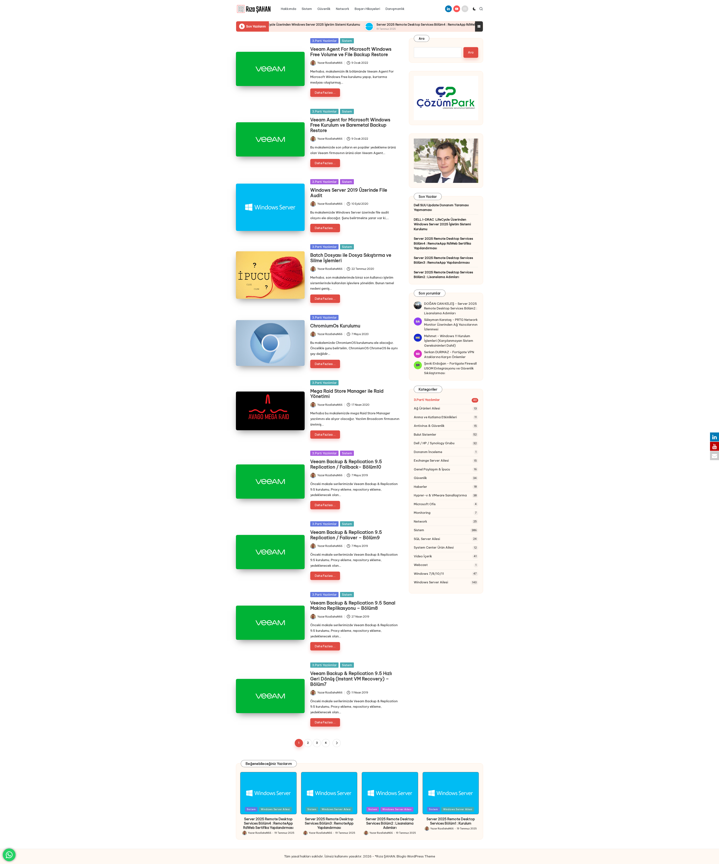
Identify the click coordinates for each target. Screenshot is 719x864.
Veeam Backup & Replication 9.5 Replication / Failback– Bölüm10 (346, 464)
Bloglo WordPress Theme (416, 856)
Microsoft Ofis (425, 504)
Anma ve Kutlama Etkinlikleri (435, 417)
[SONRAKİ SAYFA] (337, 743)
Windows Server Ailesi (431, 582)
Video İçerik (423, 556)
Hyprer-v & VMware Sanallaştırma (440, 495)
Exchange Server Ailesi (431, 460)
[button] (337, 743)
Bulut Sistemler (425, 434)
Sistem (347, 41)
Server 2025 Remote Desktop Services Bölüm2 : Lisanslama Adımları (443, 274)
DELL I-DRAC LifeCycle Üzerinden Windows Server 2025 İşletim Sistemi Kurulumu (442, 224)
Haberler (420, 487)
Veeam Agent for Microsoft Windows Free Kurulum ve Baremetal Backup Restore (350, 125)
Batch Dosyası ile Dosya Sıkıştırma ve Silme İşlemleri (350, 257)
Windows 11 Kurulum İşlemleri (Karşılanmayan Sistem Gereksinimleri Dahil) (448, 341)
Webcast (421, 565)
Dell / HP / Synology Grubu (434, 443)
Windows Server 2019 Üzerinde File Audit (348, 192)
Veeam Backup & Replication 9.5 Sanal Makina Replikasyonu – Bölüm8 (352, 605)
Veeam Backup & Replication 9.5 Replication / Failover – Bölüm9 (346, 534)
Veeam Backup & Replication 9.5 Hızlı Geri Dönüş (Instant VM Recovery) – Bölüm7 (351, 678)
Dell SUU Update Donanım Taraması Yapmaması (441, 207)
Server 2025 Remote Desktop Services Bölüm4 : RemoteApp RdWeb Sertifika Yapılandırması (388, 24)
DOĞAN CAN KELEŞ (439, 304)
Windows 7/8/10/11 (429, 574)
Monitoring (422, 513)
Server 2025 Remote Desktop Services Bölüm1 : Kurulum (451, 821)
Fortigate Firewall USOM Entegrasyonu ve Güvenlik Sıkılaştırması (450, 368)
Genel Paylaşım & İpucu (432, 469)
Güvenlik (420, 478)
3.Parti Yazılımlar (324, 41)
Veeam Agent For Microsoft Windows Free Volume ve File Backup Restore (351, 51)
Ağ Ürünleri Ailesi (427, 408)
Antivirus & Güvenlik (429, 426)
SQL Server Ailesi (427, 539)
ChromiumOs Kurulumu (335, 326)
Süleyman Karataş (438, 320)
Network (420, 521)
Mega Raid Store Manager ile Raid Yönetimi (346, 393)
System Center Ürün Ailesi (434, 547)
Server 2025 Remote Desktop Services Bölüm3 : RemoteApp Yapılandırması (443, 260)
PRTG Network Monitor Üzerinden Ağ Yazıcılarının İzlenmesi (451, 324)
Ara (421, 38)
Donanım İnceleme (428, 452)
